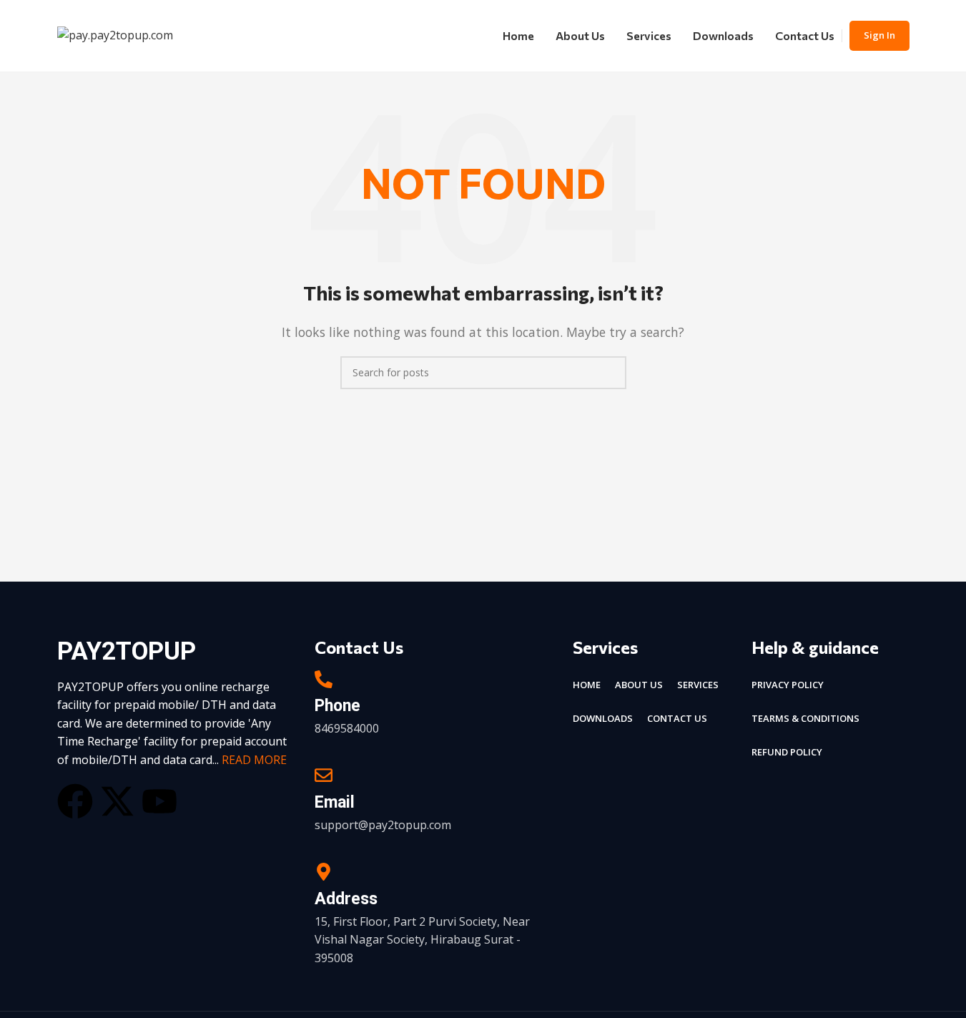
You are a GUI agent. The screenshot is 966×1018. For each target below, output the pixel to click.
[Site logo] (115, 34)
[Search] (609, 372)
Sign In (879, 35)
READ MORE (254, 760)
